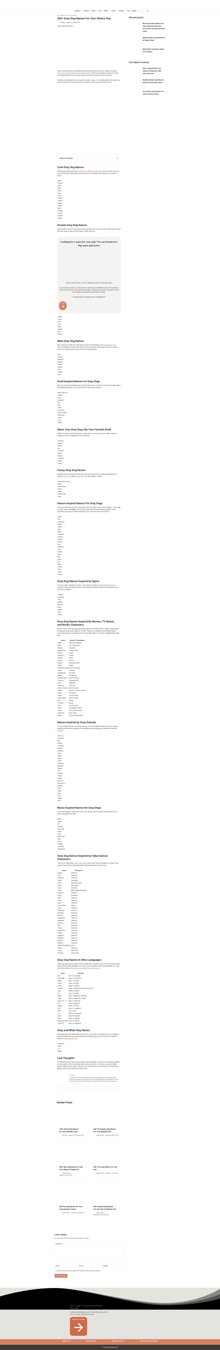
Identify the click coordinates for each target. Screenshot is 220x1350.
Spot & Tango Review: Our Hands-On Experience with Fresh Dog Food (152, 70)
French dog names (77, 968)
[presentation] (72, 1116)
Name (57, 1266)
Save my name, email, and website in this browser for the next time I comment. (78, 1270)
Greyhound (80, 476)
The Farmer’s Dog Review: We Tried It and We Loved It (153, 93)
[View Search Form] (147, 10)
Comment (59, 1244)
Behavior (86, 11)
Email (81, 1266)
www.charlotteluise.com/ (75, 1084)
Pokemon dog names (80, 863)
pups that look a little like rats (86, 171)
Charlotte (62, 22)
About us (66, 1341)
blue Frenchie (86, 73)
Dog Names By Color (64, 15)
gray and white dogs (70, 1038)
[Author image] (58, 22)
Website (105, 1266)
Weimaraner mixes (109, 345)
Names (74, 15)
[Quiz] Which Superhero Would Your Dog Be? (153, 50)
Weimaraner (61, 73)
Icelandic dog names (92, 968)
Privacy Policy (118, 1341)
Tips (128, 11)
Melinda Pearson (66, 1173)
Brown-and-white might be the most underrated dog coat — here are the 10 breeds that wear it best (154, 27)
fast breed (68, 476)
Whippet (60, 730)
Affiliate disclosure (148, 1341)
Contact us (91, 1341)
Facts (100, 11)
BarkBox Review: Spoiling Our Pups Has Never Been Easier (153, 81)
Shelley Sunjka (100, 1135)
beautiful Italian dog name (106, 585)
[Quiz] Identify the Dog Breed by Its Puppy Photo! (154, 39)
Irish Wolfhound (73, 73)
